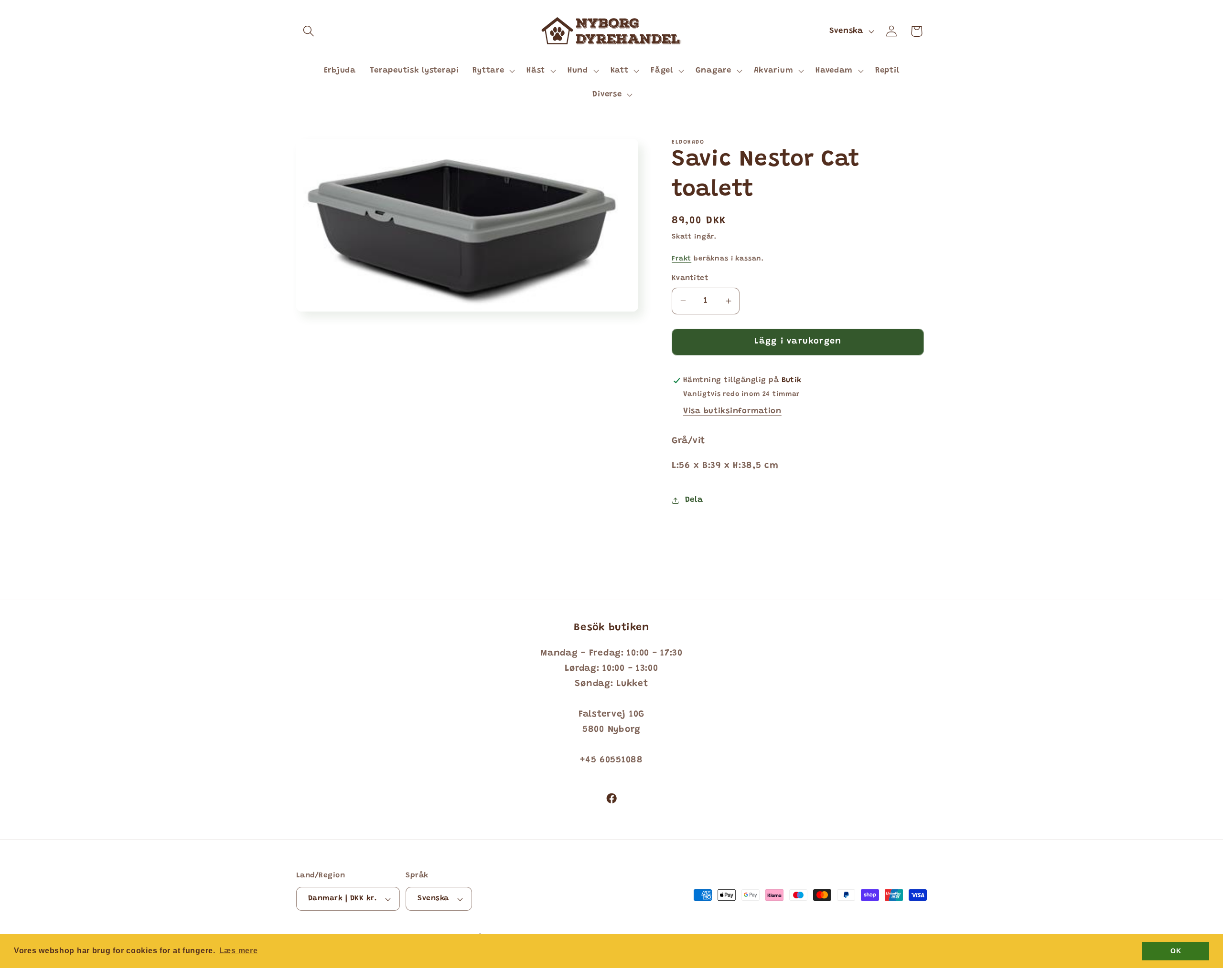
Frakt (681, 258)
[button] (309, 31)
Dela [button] (694, 500)
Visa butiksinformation (732, 411)
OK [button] (1175, 951)
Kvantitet (690, 278)
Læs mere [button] (238, 951)
